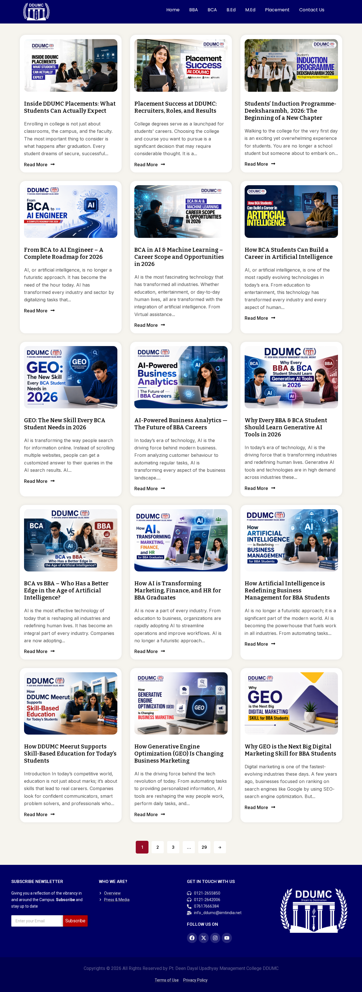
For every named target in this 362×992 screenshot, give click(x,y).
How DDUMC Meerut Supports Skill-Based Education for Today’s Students (70, 753)
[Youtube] (227, 938)
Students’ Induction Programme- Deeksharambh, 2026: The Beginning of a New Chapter (290, 110)
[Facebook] (192, 938)
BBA (193, 10)
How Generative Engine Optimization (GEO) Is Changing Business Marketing (178, 753)
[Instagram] (215, 938)
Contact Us (311, 10)
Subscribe (75, 920)
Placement (277, 10)
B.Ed (231, 10)
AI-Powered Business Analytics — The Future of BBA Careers (180, 424)
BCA (212, 10)
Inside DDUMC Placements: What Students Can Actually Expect (70, 107)
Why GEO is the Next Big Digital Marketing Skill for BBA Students (290, 750)
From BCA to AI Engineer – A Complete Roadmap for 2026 (64, 253)
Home (173, 10)
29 (204, 847)
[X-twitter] (204, 938)
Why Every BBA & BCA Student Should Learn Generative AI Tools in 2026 (286, 427)
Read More (36, 164)
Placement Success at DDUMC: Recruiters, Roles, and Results (175, 107)
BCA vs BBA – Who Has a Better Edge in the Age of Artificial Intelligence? (66, 590)
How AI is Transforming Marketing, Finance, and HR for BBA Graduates (177, 590)
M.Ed (250, 10)
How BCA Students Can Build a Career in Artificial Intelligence (289, 253)
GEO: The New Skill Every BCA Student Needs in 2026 (64, 424)
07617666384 (206, 906)
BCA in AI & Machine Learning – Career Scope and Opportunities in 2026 (179, 256)
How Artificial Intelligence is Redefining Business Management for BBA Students (287, 590)
